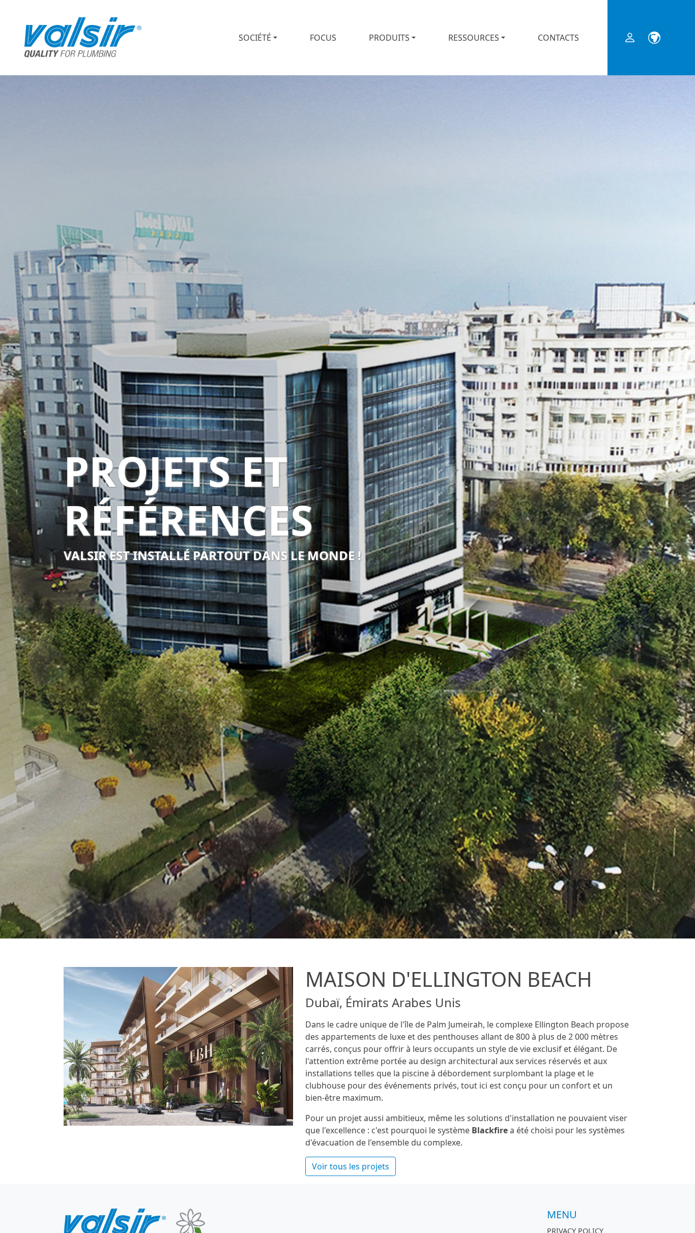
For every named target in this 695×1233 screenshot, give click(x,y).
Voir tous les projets (350, 1166)
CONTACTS (558, 37)
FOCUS (323, 37)
